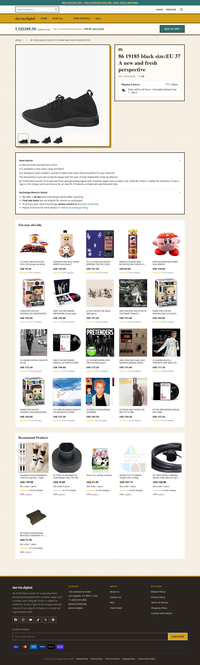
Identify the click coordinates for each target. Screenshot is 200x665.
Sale (98, 18)
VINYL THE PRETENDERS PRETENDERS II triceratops (64, 312)
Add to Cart (172, 28)
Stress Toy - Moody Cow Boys (99, 475)
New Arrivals (82, 18)
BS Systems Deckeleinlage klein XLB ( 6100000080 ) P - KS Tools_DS (33, 534)
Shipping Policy (159, 607)
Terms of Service (159, 602)
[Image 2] (35, 138)
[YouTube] (31, 620)
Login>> (28, 494)
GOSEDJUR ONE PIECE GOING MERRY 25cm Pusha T (66, 263)
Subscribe (178, 636)
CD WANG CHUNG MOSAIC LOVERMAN (98, 410)
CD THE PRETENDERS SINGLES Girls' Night (165, 410)
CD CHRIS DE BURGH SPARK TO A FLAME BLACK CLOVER (67, 410)
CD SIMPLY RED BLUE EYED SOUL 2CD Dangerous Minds (32, 263)
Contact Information (161, 613)
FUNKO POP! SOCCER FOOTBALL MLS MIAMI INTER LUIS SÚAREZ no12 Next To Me (33, 312)
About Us (114, 591)
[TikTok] (38, 620)
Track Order (116, 607)
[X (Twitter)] (45, 620)
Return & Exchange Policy (74, 207)
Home (44, 18)
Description (26, 160)
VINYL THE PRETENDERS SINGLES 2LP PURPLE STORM (65, 361)
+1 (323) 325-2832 (77, 599)
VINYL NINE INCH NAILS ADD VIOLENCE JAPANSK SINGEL (132, 361)
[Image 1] (23, 138)
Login (159, 9)
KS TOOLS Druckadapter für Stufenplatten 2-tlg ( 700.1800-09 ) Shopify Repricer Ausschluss (66, 476)
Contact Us (115, 597)
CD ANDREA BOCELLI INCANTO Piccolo (34, 361)
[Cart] (181, 9)
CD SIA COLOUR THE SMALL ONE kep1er (98, 312)
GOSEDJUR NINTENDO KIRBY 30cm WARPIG (165, 263)
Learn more (98, 28)
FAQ (112, 602)
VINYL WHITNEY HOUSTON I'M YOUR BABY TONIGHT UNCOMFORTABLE (132, 312)
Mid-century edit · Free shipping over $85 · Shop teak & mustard (100, 2)
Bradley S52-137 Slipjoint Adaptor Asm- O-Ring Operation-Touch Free (130, 476)
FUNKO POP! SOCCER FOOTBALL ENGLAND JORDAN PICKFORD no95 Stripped (33, 411)
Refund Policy (158, 591)
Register (171, 9)
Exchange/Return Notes (33, 192)
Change (174, 84)
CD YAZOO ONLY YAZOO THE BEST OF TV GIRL (132, 410)
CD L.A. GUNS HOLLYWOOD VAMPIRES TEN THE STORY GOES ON (98, 263)
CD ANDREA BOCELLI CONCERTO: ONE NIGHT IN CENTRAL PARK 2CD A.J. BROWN (164, 361)
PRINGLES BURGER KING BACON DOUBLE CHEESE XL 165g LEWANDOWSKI (131, 263)
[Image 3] (46, 138)
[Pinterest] (53, 620)
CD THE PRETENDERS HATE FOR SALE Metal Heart (98, 361)
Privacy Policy (158, 597)
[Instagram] (23, 620)
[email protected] (89, 204)
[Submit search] (56, 9)
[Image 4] (58, 138)
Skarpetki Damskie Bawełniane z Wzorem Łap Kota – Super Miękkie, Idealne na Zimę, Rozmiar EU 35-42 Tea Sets (33, 476)
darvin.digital (25, 18)
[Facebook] (15, 620)
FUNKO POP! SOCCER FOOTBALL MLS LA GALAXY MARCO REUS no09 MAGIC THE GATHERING (166, 312)
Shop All (57, 18)
